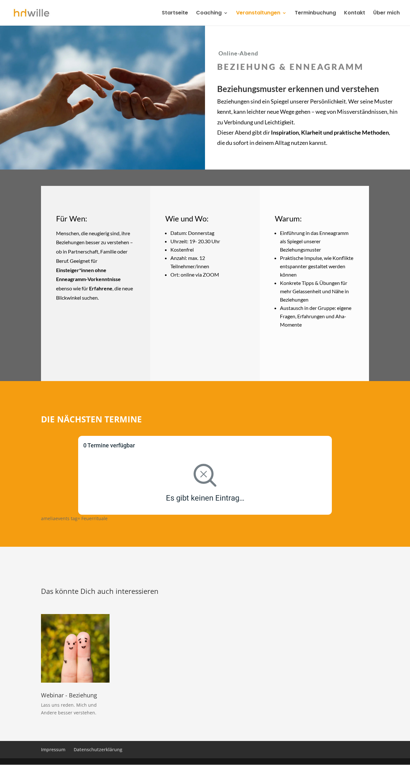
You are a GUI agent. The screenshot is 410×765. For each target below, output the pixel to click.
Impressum (53, 749)
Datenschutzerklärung (98, 749)
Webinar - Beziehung (69, 695)
